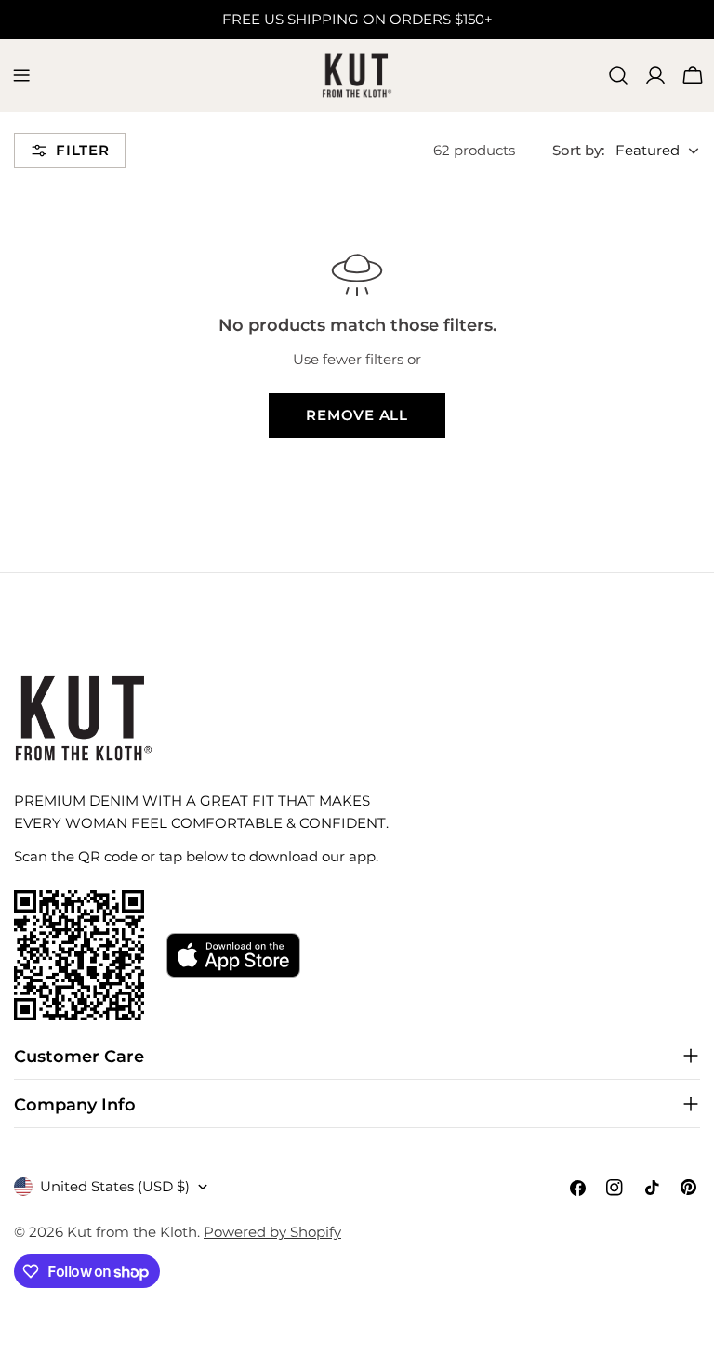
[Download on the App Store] (233, 955)
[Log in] (655, 75)
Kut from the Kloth (132, 1232)
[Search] (618, 75)
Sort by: (578, 150)
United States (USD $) (115, 1186)
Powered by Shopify (272, 1232)
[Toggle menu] (21, 75)
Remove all (357, 415)
